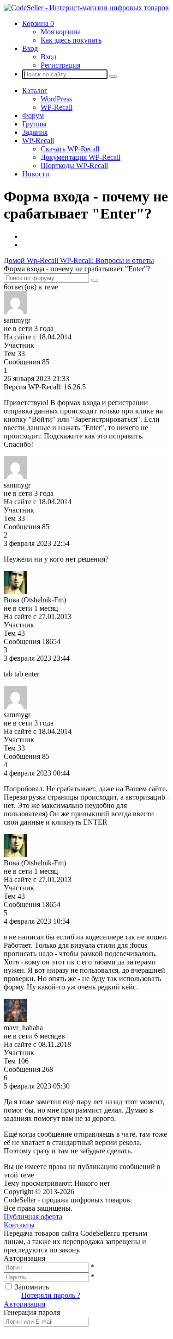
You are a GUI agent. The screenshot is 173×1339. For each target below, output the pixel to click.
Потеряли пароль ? (50, 1295)
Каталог (35, 90)
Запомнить (32, 1287)
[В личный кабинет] (15, 312)
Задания (35, 132)
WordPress (56, 99)
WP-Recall (56, 107)
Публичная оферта (33, 1216)
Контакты (19, 1225)
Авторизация (24, 1304)
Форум (33, 115)
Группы (34, 124)
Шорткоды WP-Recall (74, 165)
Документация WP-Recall (80, 157)
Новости (35, 174)
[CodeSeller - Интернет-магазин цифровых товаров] (86, 8)
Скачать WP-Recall (70, 149)
